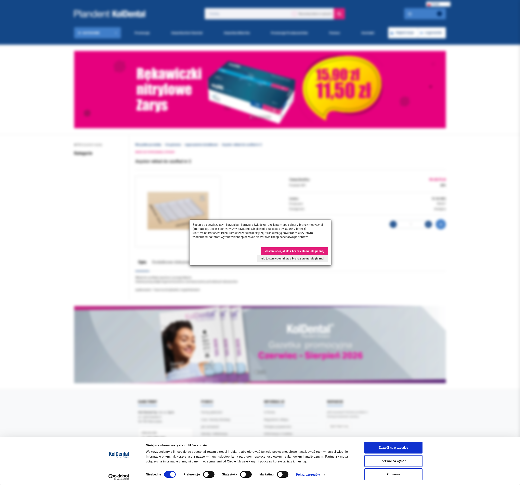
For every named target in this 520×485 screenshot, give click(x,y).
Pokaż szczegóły (308, 474)
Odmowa (393, 474)
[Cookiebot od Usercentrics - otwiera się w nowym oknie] (119, 477)
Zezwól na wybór (393, 461)
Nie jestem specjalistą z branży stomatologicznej (292, 258)
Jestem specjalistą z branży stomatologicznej (294, 251)
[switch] (208, 474)
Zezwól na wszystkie (393, 447)
